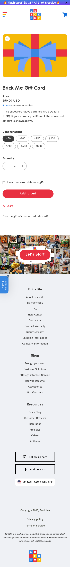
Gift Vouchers (35, 392)
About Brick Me (35, 297)
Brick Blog (35, 412)
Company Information (35, 344)
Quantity (8, 158)
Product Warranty (35, 326)
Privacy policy (35, 519)
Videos (35, 435)
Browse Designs (35, 381)
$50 (8, 138)
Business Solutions (35, 369)
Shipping (7, 105)
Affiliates (35, 441)
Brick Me (45, 510)
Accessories (35, 387)
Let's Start (35, 254)
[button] (5, 14)
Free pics (35, 430)
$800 (39, 146)
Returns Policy (35, 332)
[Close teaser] (8, 276)
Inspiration (35, 424)
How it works (35, 303)
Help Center (35, 315)
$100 (22, 138)
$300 (9, 146)
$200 (52, 138)
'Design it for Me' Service (35, 375)
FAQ (35, 309)
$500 (24, 146)
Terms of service (35, 526)
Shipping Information (35, 338)
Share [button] (9, 206)
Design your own (35, 363)
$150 (37, 138)
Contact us (35, 320)
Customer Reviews (35, 418)
